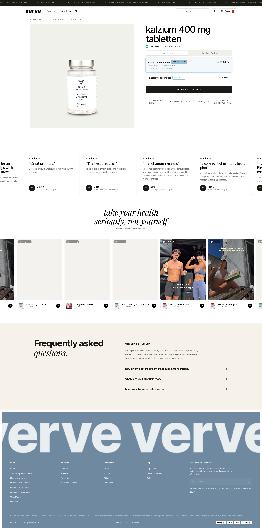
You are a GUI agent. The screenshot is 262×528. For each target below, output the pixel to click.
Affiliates (107, 478)
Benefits (64, 468)
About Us (65, 478)
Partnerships (109, 482)
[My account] (214, 11)
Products (44, 19)
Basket (229, 11)
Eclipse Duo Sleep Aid (19, 487)
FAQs (149, 478)
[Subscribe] (248, 482)
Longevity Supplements (20, 492)
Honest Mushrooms (18, 478)
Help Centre (152, 468)
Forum (106, 468)
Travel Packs (15, 497)
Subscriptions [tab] (167, 53)
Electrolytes (65, 11)
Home (33, 19)
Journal (107, 473)
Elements (14, 501)
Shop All (13, 468)
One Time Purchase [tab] (210, 53)
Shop (77, 11)
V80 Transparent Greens (21, 473)
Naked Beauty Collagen (20, 482)
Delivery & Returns (154, 473)
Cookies (135, 522)
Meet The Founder (69, 482)
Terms (126, 522)
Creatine (51, 11)
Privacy (118, 522)
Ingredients (66, 473)
